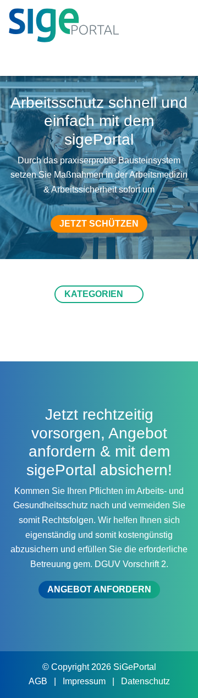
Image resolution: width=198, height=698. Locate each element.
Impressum (85, 681)
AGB (39, 681)
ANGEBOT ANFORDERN (99, 589)
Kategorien (94, 294)
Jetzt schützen (99, 223)
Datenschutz (145, 681)
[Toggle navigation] (174, 58)
